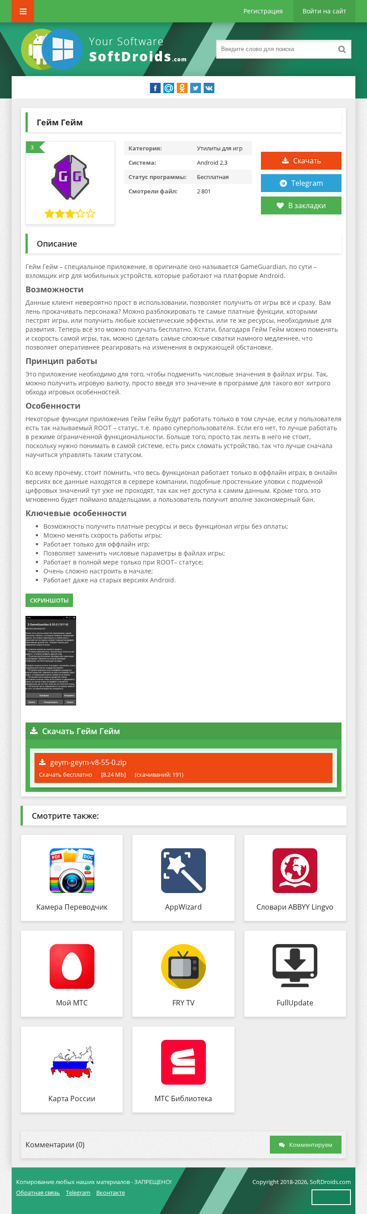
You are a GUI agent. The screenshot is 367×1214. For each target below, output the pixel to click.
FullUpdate (295, 1003)
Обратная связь (38, 1192)
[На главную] (105, 49)
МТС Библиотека (183, 1098)
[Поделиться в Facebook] (155, 88)
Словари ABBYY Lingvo (294, 907)
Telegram (307, 183)
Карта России (71, 1098)
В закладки (307, 205)
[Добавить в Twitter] (195, 88)
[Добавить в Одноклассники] (182, 88)
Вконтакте (110, 1192)
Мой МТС (72, 1003)
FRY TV (183, 1003)
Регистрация (263, 11)
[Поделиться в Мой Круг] (168, 88)
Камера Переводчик (71, 907)
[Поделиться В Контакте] (209, 88)
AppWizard (183, 907)
